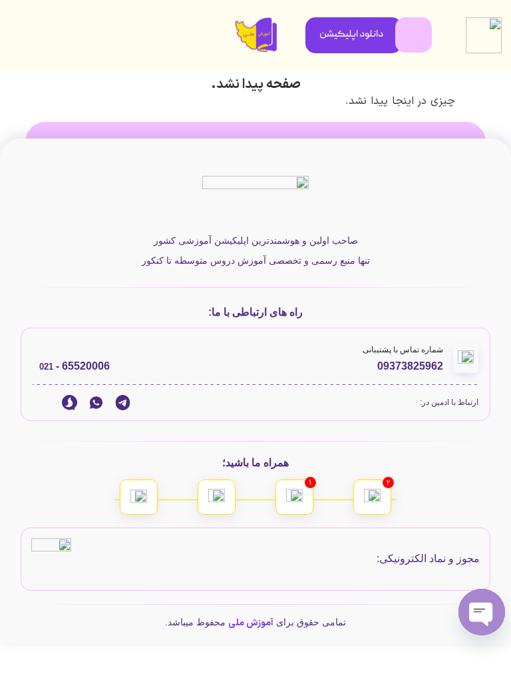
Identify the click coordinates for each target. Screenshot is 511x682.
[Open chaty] (481, 612)
